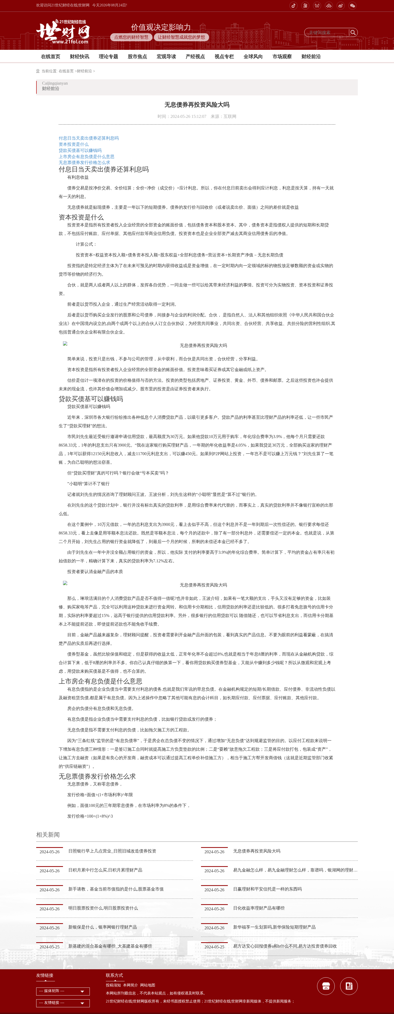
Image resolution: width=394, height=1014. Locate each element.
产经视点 (195, 56)
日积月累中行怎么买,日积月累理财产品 (105, 870)
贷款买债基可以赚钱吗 (80, 150)
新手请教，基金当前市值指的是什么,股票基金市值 (116, 889)
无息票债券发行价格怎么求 (84, 162)
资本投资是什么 (74, 144)
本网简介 (130, 985)
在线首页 (50, 56)
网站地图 (147, 985)
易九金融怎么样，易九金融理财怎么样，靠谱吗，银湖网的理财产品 (297, 870)
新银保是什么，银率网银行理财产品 (102, 927)
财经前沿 (311, 56)
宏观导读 (166, 56)
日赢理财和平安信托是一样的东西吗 (267, 889)
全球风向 (253, 56)
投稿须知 (113, 985)
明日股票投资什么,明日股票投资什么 (103, 908)
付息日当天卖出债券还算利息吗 (89, 138)
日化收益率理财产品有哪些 (259, 908)
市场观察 (282, 56)
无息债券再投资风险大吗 (256, 851)
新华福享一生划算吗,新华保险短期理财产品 (274, 927)
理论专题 (108, 56)
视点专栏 (224, 56)
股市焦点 (137, 56)
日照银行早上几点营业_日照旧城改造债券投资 (112, 851)
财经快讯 (79, 56)
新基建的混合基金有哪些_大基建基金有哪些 (110, 946)
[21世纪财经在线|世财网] (63, 30)
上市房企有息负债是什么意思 (86, 156)
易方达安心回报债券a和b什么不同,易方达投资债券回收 (285, 946)
